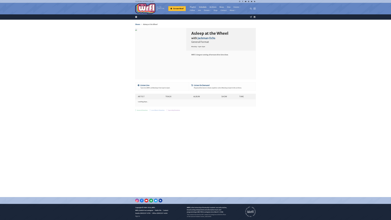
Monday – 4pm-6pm (198, 46)
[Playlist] (251, 17)
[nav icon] (254, 9)
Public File (158, 210)
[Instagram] (239, 1)
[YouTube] (245, 1)
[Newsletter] (251, 1)
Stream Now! (178, 9)
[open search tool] (251, 9)
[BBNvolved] (254, 1)
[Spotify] (248, 1)
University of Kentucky (201, 207)
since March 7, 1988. (217, 212)
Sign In (137, 216)
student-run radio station (218, 207)
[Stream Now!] (136, 17)
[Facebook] (242, 1)
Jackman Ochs (206, 38)
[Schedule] (254, 17)
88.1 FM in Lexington (204, 212)
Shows (137, 24)
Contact (165, 210)
